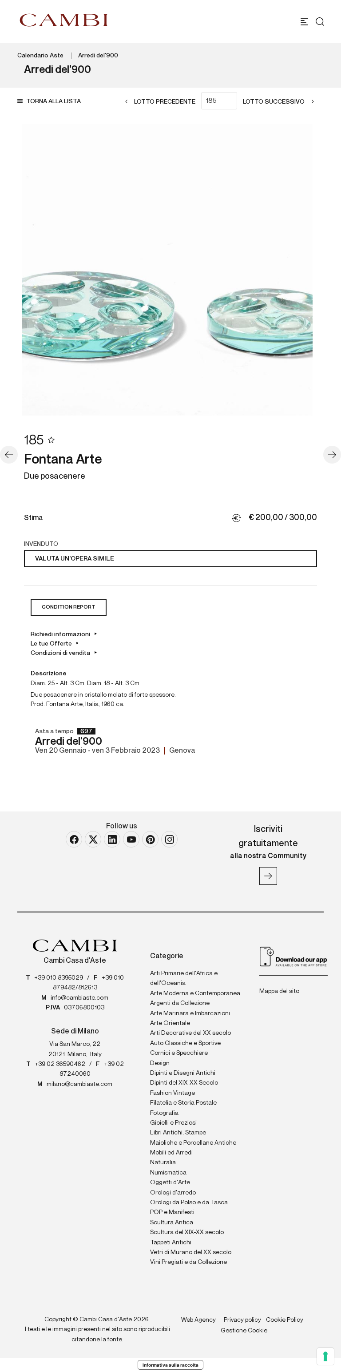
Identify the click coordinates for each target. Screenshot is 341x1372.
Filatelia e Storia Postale (183, 1103)
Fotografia (164, 1113)
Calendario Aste (40, 55)
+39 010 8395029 (58, 978)
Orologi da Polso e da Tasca (189, 1202)
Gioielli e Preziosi (173, 1123)
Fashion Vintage (172, 1093)
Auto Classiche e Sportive (185, 1043)
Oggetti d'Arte (170, 1182)
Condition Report (68, 607)
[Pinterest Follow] (150, 839)
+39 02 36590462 (60, 1064)
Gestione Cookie (244, 1331)
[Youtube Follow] (131, 839)
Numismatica (168, 1173)
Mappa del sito (279, 991)
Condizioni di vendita (60, 653)
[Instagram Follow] (169, 839)
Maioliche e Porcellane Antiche (193, 1143)
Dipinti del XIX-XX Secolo (184, 1083)
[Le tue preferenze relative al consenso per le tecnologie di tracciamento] (325, 1356)
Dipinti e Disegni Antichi (182, 1073)
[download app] (293, 956)
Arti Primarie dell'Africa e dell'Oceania (184, 978)
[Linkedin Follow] (112, 839)
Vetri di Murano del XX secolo (190, 1252)
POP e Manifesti (172, 1212)
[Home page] (64, 20)
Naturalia (163, 1162)
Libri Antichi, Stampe (178, 1133)
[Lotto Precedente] (9, 455)
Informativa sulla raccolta (170, 1365)
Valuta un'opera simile (74, 559)
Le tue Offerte (51, 644)
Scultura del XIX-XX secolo (187, 1232)
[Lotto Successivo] (332, 455)
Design (160, 1063)
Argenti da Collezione (180, 1003)
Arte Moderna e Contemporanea (195, 993)
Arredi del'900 (98, 55)
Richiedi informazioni (60, 634)
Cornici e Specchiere (179, 1053)
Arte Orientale (170, 1023)
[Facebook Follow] (74, 839)
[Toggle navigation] (304, 21)
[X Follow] (93, 839)
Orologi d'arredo (173, 1193)
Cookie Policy (284, 1320)
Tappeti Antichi (170, 1242)
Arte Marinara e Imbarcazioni (190, 1013)
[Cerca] (320, 21)
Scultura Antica (171, 1222)
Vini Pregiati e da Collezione (188, 1262)
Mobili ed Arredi (171, 1153)
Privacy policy (242, 1320)
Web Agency (198, 1320)
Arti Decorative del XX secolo (190, 1033)
